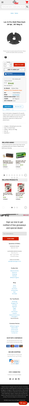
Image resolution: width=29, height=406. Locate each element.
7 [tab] (19, 175)
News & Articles (14, 270)
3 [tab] (9, 175)
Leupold (14, 313)
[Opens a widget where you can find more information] (23, 403)
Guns (14, 285)
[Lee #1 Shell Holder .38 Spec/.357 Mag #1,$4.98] (8, 187)
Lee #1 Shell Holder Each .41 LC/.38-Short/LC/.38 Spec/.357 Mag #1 (20, 195)
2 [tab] (6, 175)
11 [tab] (14, 177)
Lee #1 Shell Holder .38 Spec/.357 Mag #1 (7, 194)
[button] (14, 361)
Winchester (14, 311)
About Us (14, 272)
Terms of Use (14, 329)
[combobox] (13, 7)
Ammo (14, 287)
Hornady (14, 305)
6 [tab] (17, 175)
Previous (3, 175)
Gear (14, 292)
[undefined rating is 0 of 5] (8, 79)
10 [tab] (12, 177)
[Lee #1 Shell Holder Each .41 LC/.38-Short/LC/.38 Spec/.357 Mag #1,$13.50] (21, 187)
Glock (14, 310)
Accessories (14, 290)
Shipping (14, 274)
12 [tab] (17, 177)
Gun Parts (14, 288)
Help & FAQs (14, 327)
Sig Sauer (14, 306)
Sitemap (14, 276)
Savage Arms (14, 303)
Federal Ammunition (14, 315)
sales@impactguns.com (14, 261)
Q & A (8, 109)
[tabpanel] (8, 161)
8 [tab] (22, 175)
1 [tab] (12, 207)
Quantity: (8, 62)
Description (8, 106)
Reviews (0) (18, 106)
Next (25, 175)
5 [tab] (14, 175)
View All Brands (14, 318)
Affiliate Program (14, 277)
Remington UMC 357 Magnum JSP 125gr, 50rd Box (21, 162)
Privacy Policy (14, 331)
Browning (14, 301)
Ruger (14, 308)
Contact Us (14, 333)
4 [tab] (12, 175)
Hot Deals (14, 293)
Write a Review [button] (8, 80)
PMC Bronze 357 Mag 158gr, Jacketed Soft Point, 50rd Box (8, 162)
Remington (14, 316)
